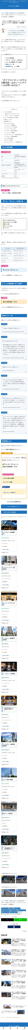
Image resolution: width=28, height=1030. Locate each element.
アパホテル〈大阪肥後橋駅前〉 (11, 136)
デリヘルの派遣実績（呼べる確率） (11, 117)
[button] (24, 879)
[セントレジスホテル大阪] (9, 596)
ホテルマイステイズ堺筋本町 (11, 127)
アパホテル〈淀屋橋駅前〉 (10, 125)
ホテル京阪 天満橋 (9, 138)
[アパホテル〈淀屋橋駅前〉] (9, 525)
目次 (12, 109)
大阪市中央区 (21, 12)
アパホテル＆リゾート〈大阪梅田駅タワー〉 (14, 142)
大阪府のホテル (17, 908)
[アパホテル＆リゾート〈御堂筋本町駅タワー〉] (9, 700)
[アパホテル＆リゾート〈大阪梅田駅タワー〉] (9, 840)
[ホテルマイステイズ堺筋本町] (9, 560)
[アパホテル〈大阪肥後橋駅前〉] (9, 737)
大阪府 (6, 12)
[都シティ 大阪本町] (9, 806)
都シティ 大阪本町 (9, 140)
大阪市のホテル (13, 12)
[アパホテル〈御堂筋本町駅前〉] (9, 631)
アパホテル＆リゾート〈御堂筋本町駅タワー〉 (14, 134)
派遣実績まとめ (9, 66)
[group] (8, 879)
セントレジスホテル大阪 (10, 128)
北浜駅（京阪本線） (6, 910)
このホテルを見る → (6, 549)
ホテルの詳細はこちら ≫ (14, 506)
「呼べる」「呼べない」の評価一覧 (11, 115)
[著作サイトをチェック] (14, 927)
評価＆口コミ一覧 (8, 119)
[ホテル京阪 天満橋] (9, 772)
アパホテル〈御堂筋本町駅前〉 (11, 130)
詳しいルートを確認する (10, 492)
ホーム (2, 12)
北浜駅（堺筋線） (14, 912)
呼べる (20, 912)
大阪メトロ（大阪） (21, 910)
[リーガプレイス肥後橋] (9, 666)
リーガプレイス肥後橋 (9, 132)
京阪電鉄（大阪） (5, 912)
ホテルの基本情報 (8, 111)
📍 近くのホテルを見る (9, 123)
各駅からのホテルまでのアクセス (12, 113)
